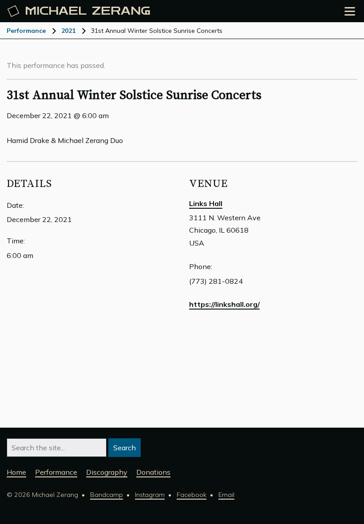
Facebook (191, 495)
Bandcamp (106, 495)
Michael (87, 11)
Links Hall (205, 203)
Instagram (150, 495)
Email (226, 495)
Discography (106, 472)
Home (16, 472)
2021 (68, 31)
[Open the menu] (349, 11)
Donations (153, 472)
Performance (26, 31)
